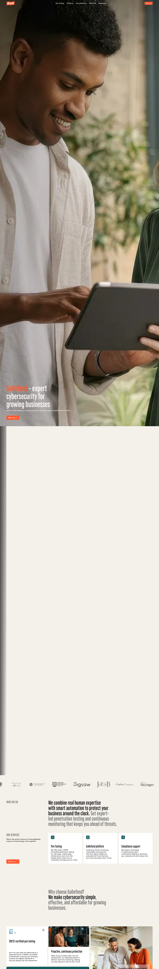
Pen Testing (60, 3)
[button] (102, 3)
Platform (70, 3)
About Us (92, 3)
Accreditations (81, 3)
